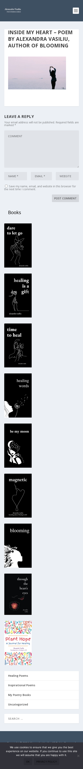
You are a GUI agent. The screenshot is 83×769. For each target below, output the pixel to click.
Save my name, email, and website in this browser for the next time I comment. (40, 187)
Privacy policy (46, 761)
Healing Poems (18, 675)
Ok (28, 761)
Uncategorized (18, 704)
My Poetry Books (19, 695)
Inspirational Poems (21, 685)
